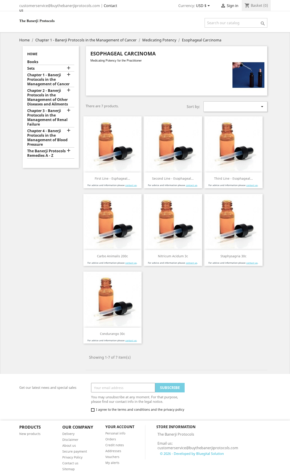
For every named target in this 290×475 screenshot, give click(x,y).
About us (69, 445)
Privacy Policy (72, 457)
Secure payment (74, 451)
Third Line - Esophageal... (233, 178)
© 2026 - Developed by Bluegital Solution (192, 453)
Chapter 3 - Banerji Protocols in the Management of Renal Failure (47, 117)
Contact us (70, 463)
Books (32, 62)
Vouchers (112, 457)
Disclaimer (70, 439)
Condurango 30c (112, 334)
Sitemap (68, 469)
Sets (31, 68)
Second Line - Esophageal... (173, 178)
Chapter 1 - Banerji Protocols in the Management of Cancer (48, 79)
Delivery (68, 434)
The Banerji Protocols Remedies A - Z (46, 153)
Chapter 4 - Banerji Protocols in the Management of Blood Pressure (47, 138)
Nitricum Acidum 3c (173, 256)
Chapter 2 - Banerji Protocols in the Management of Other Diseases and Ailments (47, 97)
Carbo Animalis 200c (112, 256)
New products (30, 434)
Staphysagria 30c (233, 256)
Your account (119, 426)
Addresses (113, 451)
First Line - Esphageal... (112, 178)
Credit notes (114, 445)
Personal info (115, 433)
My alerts (112, 463)
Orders (110, 439)
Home (32, 54)
